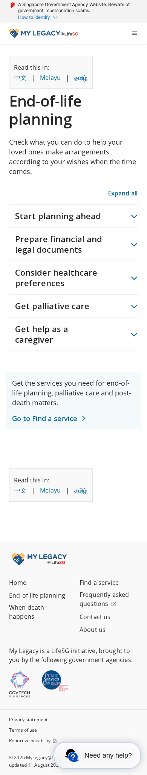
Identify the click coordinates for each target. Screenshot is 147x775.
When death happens (26, 612)
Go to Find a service (44, 418)
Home (18, 582)
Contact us (95, 617)
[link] (43, 33)
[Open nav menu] (134, 33)
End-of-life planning (37, 595)
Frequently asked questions (104, 599)
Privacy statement (28, 719)
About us (93, 629)
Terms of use (23, 730)
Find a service (99, 582)
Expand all (123, 193)
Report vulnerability (30, 740)
